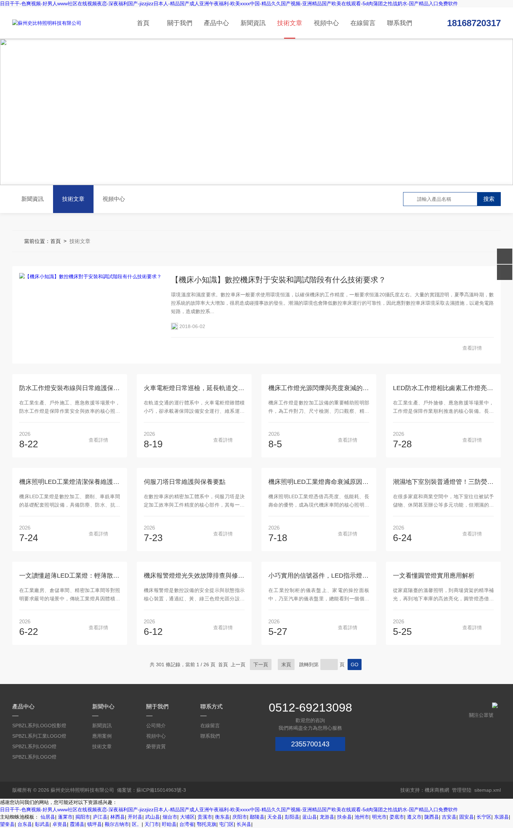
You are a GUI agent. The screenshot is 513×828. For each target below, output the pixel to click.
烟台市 (170, 817)
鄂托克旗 (206, 824)
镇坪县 (94, 824)
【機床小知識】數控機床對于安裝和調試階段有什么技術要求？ (278, 279)
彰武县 (42, 824)
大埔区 (187, 817)
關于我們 (179, 23)
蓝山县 (309, 817)
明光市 (379, 817)
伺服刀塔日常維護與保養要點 (184, 481)
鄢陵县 (257, 817)
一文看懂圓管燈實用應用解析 (434, 575)
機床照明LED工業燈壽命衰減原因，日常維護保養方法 (318, 481)
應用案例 (102, 736)
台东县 (24, 824)
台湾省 (186, 824)
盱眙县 (169, 824)
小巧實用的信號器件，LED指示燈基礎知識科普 (318, 575)
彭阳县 (292, 817)
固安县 (466, 817)
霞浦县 (77, 824)
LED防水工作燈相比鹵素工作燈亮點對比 (443, 388)
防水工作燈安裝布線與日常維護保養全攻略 (69, 388)
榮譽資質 (156, 746)
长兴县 (244, 824)
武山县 (152, 817)
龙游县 (327, 817)
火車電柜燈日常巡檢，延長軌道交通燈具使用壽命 (194, 388)
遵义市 (414, 817)
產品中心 (216, 23)
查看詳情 (472, 348)
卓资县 (59, 824)
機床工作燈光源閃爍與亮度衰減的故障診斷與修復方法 (318, 388)
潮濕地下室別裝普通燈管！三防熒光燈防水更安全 (443, 481)
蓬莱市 (65, 817)
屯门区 (226, 824)
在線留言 (363, 23)
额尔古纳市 (117, 824)
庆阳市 (239, 817)
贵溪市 (205, 817)
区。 (137, 824)
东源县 (501, 817)
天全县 (274, 817)
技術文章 (289, 23)
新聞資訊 (253, 23)
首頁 (143, 23)
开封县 (135, 817)
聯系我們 (399, 23)
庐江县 (100, 817)
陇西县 (431, 817)
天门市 (151, 824)
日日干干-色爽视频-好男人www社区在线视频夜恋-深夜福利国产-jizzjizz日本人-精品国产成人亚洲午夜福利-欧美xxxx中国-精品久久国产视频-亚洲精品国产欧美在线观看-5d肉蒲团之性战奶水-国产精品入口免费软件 (229, 3)
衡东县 (222, 817)
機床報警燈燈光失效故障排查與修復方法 (194, 575)
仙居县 (47, 817)
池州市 (362, 817)
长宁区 (484, 817)
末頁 (286, 664)
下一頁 (260, 664)
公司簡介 (156, 725)
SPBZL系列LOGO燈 (34, 746)
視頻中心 (326, 23)
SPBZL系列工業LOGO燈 (39, 736)
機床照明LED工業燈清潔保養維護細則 (69, 481)
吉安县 (449, 817)
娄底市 (396, 817)
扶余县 (344, 817)
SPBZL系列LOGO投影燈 (39, 725)
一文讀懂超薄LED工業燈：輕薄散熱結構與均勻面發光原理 (69, 575)
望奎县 (7, 824)
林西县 (117, 817)
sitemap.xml (487, 790)
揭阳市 (82, 817)
